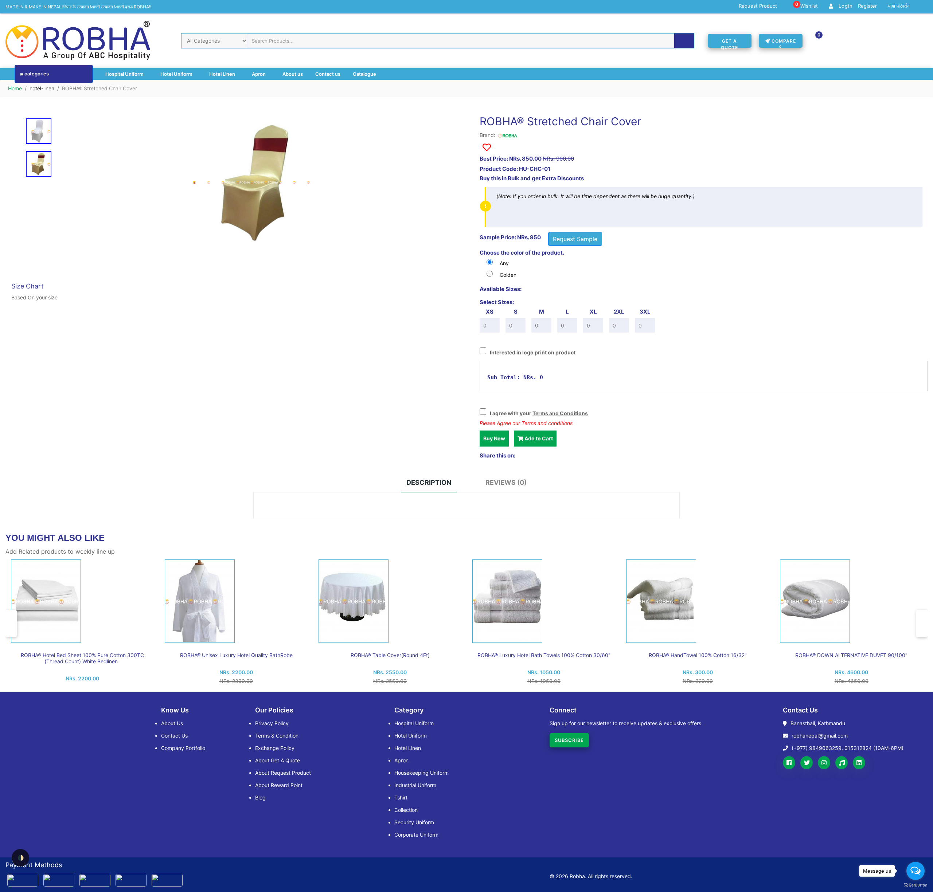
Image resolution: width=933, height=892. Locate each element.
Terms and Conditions (560, 413)
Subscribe (569, 740)
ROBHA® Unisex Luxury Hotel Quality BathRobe (236, 655)
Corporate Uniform (416, 835)
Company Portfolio (183, 748)
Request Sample (575, 239)
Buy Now (494, 438)
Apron (259, 74)
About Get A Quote (277, 760)
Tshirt (400, 797)
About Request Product (283, 773)
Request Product (758, 6)
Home (15, 88)
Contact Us (174, 735)
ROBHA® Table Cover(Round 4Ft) (390, 655)
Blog (260, 797)
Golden (508, 275)
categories (36, 73)
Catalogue (364, 74)
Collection (406, 810)
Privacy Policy (272, 723)
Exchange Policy (274, 748)
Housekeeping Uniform (421, 773)
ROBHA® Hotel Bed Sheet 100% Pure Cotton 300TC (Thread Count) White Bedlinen (82, 658)
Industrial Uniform (415, 785)
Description (428, 482)
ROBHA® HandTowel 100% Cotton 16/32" (698, 655)
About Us (172, 723)
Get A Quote (729, 43)
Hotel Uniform (177, 74)
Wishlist (806, 6)
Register (867, 6)
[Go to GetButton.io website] (915, 885)
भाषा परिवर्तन (898, 6)
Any (504, 263)
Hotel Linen (222, 74)
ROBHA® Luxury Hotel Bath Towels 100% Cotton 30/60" (543, 655)
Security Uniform (414, 822)
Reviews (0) (506, 482)
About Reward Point (278, 785)
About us (292, 74)
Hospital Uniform (125, 74)
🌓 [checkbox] (20, 857)
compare (783, 43)
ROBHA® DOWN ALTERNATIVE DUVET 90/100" (851, 655)
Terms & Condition (276, 735)
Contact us (327, 74)
